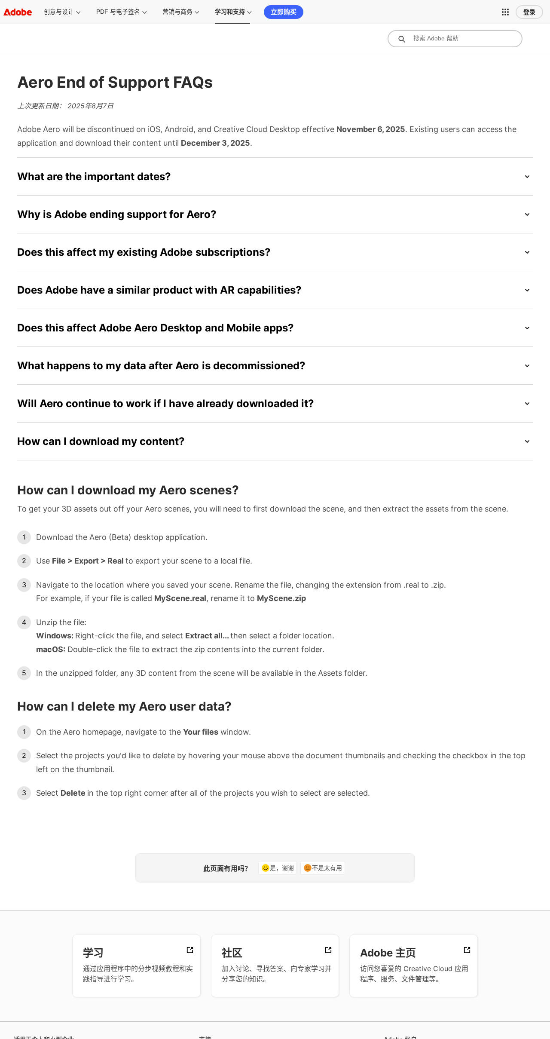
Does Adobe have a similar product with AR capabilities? (159, 290)
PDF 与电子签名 (118, 11)
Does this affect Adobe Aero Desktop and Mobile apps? (155, 328)
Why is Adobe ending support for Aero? (117, 214)
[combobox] (455, 38)
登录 (529, 12)
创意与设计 (59, 11)
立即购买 (283, 11)
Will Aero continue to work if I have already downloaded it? (165, 403)
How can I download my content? (101, 441)
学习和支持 (230, 11)
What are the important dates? (94, 176)
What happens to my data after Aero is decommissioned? (161, 365)
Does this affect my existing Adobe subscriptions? (144, 252)
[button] (505, 12)
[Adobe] (17, 12)
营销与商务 (177, 11)
